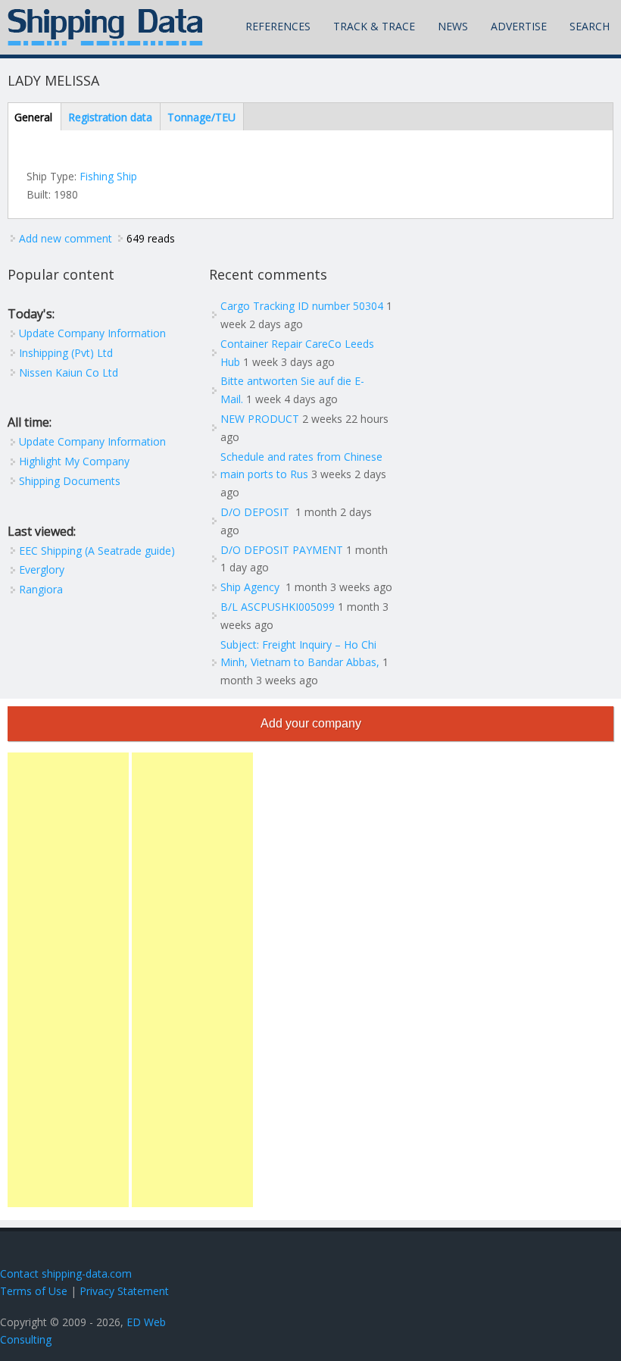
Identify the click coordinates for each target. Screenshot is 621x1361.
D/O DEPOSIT (256, 512)
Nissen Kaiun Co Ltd (68, 372)
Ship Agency (251, 587)
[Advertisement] (68, 979)
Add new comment (65, 238)
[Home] (105, 27)
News (453, 26)
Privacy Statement (124, 1291)
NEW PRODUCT (259, 418)
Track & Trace (374, 26)
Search (590, 26)
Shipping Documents (69, 481)
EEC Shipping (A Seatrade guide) (97, 550)
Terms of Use (33, 1291)
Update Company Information (92, 333)
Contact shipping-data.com (66, 1273)
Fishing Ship (108, 176)
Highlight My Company (74, 461)
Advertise (519, 26)
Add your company (311, 723)
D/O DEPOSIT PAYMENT (281, 550)
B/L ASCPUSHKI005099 (277, 606)
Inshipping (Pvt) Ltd (66, 353)
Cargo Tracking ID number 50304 (301, 306)
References (277, 26)
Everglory (41, 569)
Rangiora (41, 589)
